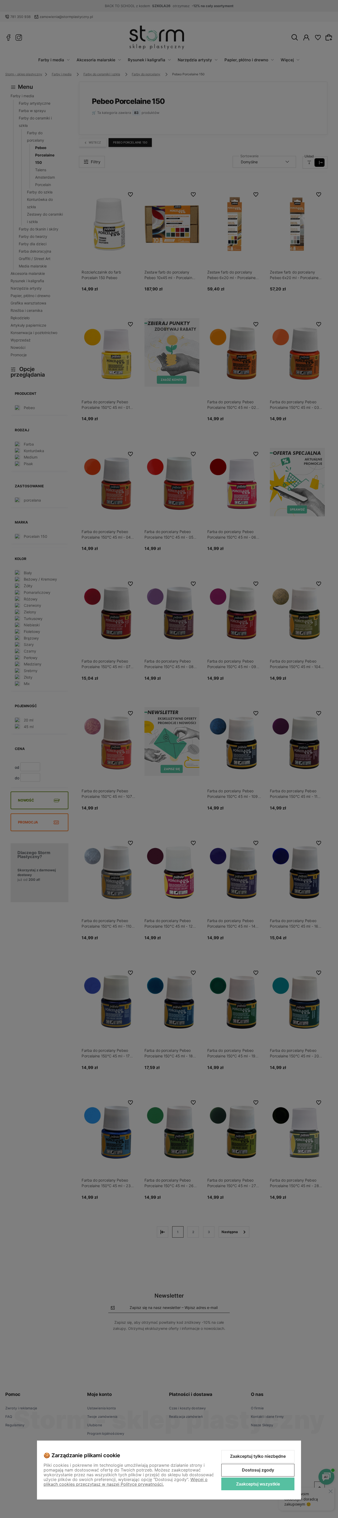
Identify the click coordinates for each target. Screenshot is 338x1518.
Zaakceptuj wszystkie (258, 1484)
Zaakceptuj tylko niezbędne (258, 1456)
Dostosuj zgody (258, 1470)
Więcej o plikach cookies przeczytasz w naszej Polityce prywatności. (126, 1482)
